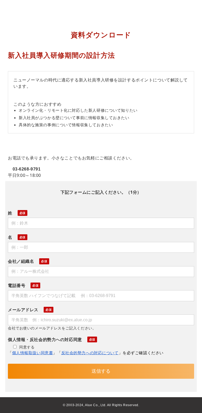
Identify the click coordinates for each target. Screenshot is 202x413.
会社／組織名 (21, 261)
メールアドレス (23, 310)
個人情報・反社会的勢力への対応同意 (45, 339)
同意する (26, 346)
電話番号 (16, 285)
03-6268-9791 (27, 169)
